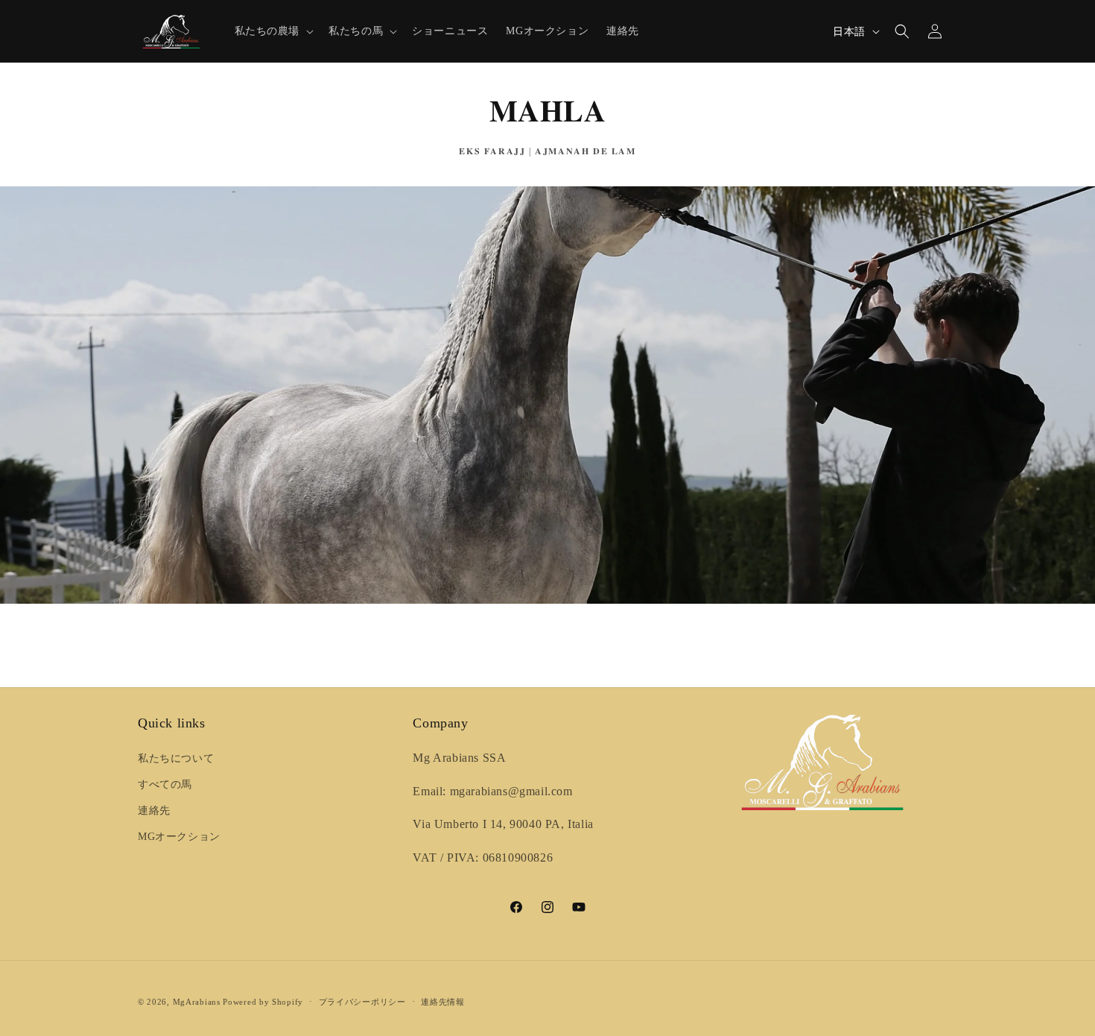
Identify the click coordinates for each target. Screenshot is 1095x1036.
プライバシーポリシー (362, 1001)
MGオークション (179, 836)
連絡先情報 (443, 1001)
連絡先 (154, 810)
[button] (273, 31)
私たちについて (176, 758)
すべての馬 (165, 784)
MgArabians (196, 1001)
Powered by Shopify (263, 1001)
